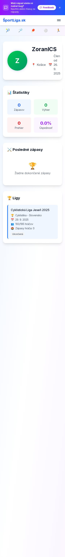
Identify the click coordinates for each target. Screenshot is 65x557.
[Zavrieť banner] (59, 7)
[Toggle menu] (59, 20)
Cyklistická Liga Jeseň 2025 (30, 210)
